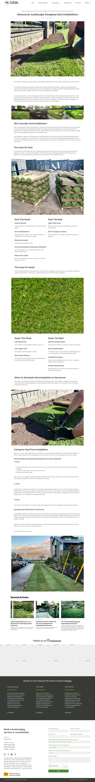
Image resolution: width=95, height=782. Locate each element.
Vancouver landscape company (30, 87)
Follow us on (47, 640)
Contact (87, 2)
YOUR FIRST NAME (53, 728)
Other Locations (42, 2)
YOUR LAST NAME (74, 728)
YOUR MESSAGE (52, 756)
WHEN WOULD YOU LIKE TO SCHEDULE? (58, 745)
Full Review (10, 712)
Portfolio (78, 2)
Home (32, 2)
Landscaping (55, 2)
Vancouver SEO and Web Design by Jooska (78, 779)
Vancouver (32, 273)
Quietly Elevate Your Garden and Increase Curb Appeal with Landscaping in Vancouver (46, 623)
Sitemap (25, 779)
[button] (8, 652)
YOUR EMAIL (51, 734)
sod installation (55, 101)
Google (68, 681)
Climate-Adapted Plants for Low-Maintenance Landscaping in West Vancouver (21, 623)
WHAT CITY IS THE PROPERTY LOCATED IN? (59, 750)
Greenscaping (67, 2)
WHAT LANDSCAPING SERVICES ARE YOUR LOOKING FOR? (63, 739)
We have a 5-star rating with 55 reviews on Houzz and (44, 681)
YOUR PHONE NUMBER (76, 734)
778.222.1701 (7, 739)
